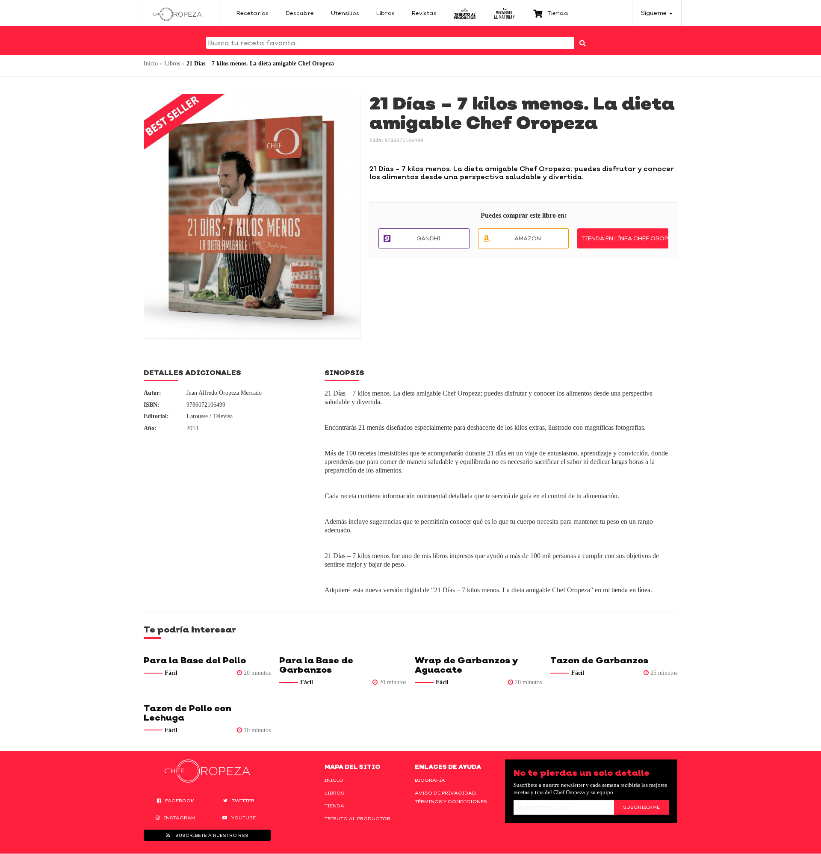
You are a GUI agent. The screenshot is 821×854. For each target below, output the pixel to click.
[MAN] (504, 13)
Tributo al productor (357, 818)
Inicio (151, 63)
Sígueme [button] (654, 12)
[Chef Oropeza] (177, 13)
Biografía (430, 780)
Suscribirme (641, 807)
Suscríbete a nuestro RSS (211, 835)
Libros (172, 63)
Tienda (334, 806)
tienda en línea (630, 590)
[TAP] (465, 13)
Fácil (171, 673)
